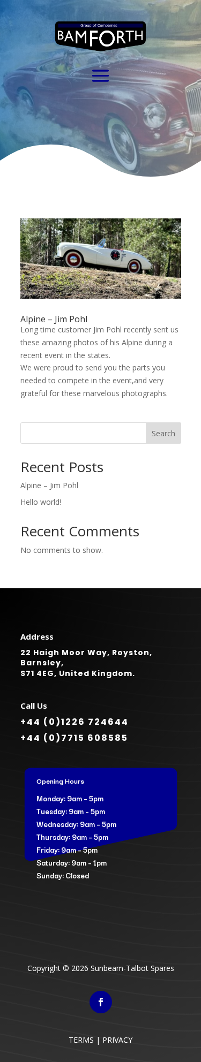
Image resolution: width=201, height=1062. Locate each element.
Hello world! (40, 502)
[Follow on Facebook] (101, 1002)
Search (163, 433)
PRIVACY (117, 1040)
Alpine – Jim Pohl (53, 319)
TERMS (81, 1040)
